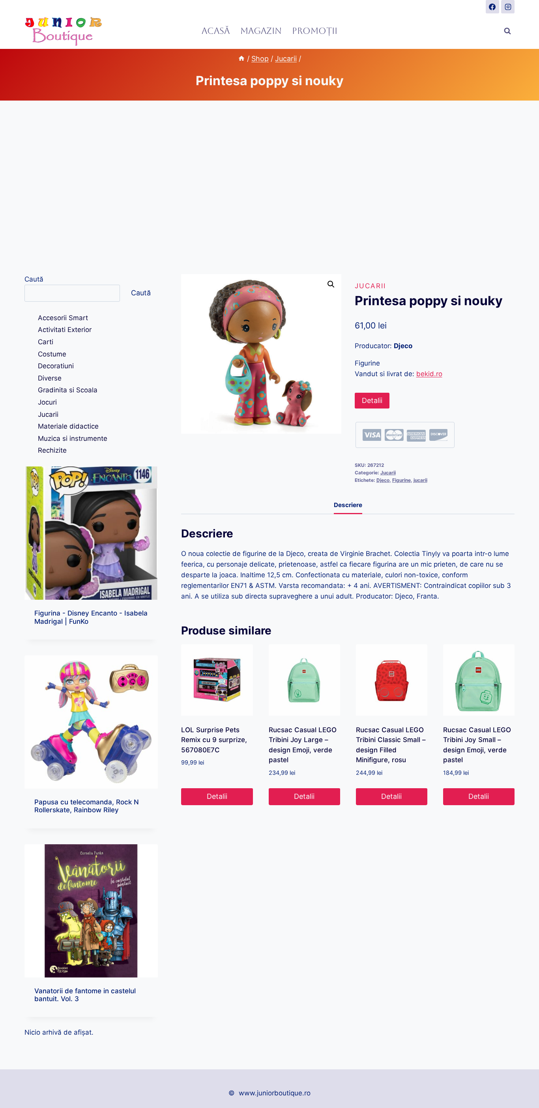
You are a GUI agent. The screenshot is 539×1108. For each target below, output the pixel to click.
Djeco (382, 480)
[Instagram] (508, 6)
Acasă (216, 31)
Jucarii (370, 286)
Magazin (261, 31)
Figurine (401, 480)
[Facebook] (492, 6)
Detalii (372, 400)
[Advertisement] (269, 187)
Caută (33, 279)
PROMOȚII (314, 31)
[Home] (241, 58)
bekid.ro (429, 374)
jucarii (420, 480)
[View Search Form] (507, 31)
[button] (331, 284)
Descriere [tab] (348, 505)
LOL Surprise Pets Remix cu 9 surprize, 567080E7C (214, 740)
